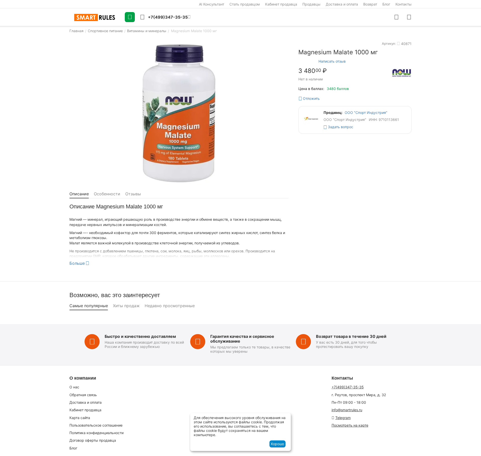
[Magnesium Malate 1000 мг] (178, 112)
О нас (74, 387)
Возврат (370, 4)
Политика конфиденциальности (96, 433)
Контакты (403, 4)
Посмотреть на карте (350, 425)
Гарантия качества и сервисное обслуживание (242, 339)
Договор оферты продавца (92, 440)
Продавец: (333, 112)
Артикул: (389, 43)
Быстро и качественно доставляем (140, 336)
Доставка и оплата (342, 4)
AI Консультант (211, 4)
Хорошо (277, 444)
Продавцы (311, 4)
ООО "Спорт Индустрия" (366, 112)
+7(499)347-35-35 (348, 387)
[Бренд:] (401, 73)
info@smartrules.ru (347, 410)
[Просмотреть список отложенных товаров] (409, 17)
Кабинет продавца (281, 4)
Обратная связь (83, 395)
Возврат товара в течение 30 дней (351, 336)
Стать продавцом (244, 4)
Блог (386, 4)
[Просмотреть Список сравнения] (396, 17)
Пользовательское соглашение (96, 425)
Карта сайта (79, 418)
